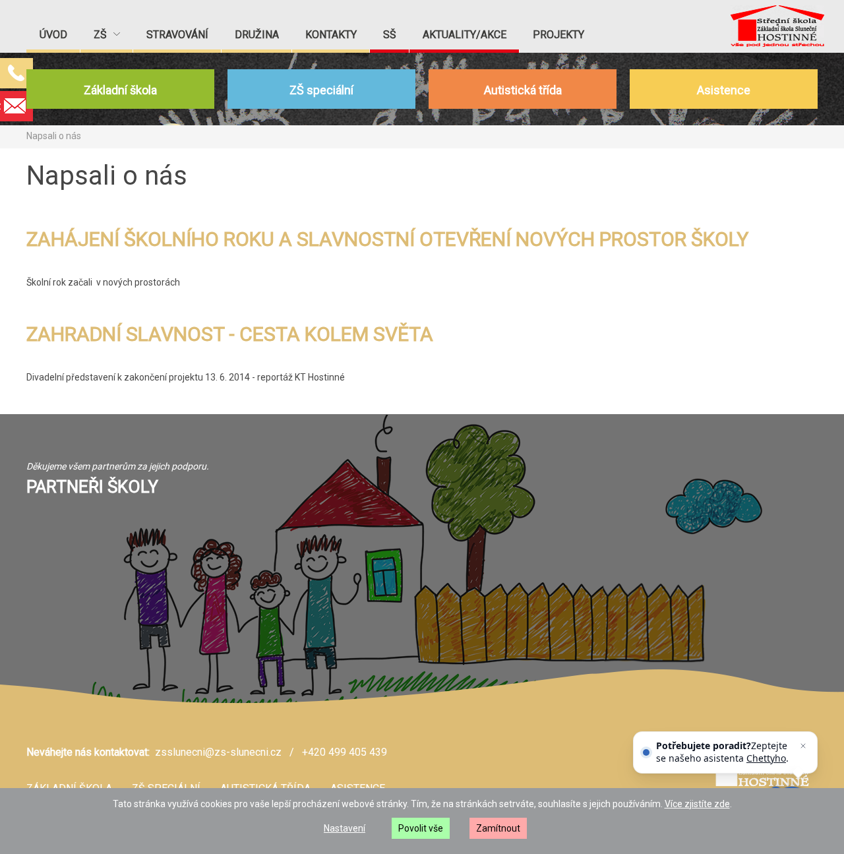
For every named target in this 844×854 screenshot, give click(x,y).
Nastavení (344, 828)
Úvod (53, 34)
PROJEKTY (558, 34)
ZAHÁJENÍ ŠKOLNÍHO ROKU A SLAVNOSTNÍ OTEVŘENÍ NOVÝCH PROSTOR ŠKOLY (387, 239)
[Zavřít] (803, 745)
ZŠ (101, 34)
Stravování (177, 34)
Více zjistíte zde (697, 804)
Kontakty (331, 34)
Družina (257, 34)
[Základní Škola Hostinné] (777, 26)
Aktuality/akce (464, 34)
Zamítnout (498, 828)
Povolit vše (420, 828)
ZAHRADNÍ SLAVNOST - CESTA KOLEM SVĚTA (229, 334)
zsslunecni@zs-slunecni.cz (218, 752)
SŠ (389, 34)
